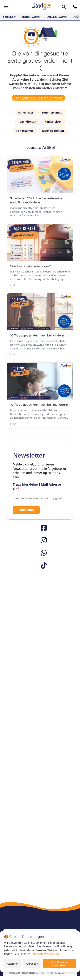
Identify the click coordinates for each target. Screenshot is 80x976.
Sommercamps (52, 112)
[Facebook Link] (40, 527)
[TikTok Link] (40, 565)
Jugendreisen (27, 121)
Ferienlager (25, 112)
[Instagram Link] (40, 540)
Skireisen (9, 17)
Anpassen (32, 963)
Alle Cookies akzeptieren (59, 964)
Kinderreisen (53, 121)
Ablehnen (12, 963)
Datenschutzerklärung (45, 954)
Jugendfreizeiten (53, 130)
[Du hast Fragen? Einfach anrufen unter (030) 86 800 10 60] (75, 6)
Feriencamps (24, 130)
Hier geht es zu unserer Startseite (39, 98)
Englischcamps (56, 17)
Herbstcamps (31, 17)
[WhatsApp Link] (40, 552)
